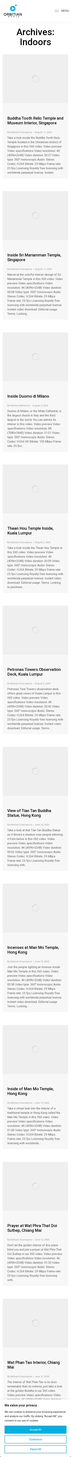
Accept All (36, 1429)
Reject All (35, 1449)
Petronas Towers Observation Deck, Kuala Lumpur (34, 671)
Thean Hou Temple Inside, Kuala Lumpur (30, 530)
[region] (35, 1428)
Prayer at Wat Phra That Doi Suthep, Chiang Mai (32, 1228)
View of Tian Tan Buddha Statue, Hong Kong (29, 813)
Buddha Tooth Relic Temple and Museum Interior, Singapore (35, 120)
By (19, 132)
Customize (35, 1439)
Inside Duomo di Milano (28, 396)
